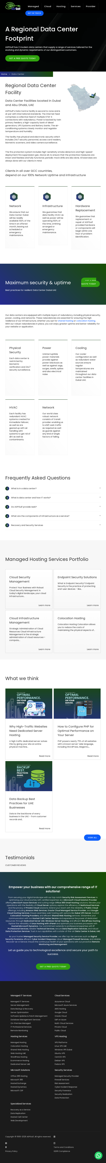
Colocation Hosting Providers (24, 915)
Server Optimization (20, 1012)
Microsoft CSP (17, 1090)
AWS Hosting (60, 1008)
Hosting (61, 6)
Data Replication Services (74, 928)
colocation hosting (85, 320)
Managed (33, 6)
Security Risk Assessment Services (78, 897)
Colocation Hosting (19, 1046)
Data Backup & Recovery (22, 1008)
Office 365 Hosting (19, 1076)
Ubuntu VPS (60, 1053)
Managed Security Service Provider (41, 936)
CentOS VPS (60, 1057)
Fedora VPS (60, 1064)
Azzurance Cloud (62, 1001)
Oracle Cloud (61, 1016)
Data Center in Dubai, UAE (87, 931)
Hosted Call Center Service (45, 918)
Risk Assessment (62, 1083)
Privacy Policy (11, 1151)
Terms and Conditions (64, 1147)
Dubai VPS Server (83, 913)
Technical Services (45, 928)
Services (76, 6)
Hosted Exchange (18, 1083)
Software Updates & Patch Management (29, 1016)
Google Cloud (61, 1012)
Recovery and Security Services (25, 525)
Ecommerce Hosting (20, 1060)
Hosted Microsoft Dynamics (24, 926)
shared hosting (65, 320)
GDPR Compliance (62, 1151)
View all (92, 837)
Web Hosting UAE (18, 1053)
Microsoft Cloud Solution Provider (80, 900)
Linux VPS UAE (61, 1046)
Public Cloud (92, 908)
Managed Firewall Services (76, 939)
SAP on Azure (60, 1019)
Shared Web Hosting (61, 915)
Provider (91, 6)
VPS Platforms (61, 1042)
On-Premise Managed (21, 1023)
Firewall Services (62, 1079)
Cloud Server (42, 905)
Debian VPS (60, 1060)
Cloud (47, 6)
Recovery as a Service (20, 1109)
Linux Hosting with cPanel (44, 923)
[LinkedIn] (54, 1136)
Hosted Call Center (19, 1117)
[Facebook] (6, 1143)
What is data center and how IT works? (29, 497)
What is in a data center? (22, 488)
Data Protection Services (18, 931)
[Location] (6, 1147)
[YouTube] (54, 1143)
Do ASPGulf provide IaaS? (22, 506)
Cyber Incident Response (44, 939)
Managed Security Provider (67, 1076)
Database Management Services (25, 1019)
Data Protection (62, 1097)
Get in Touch (34, 13)
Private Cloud (32, 908)
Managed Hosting (18, 1042)
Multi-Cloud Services (64, 1023)
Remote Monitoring (19, 1030)
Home (4, 74)
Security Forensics (63, 1090)
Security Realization (63, 1094)
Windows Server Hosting (57, 921)
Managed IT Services (20, 1001)
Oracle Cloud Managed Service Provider (67, 910)
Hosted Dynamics (18, 1087)
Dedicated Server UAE (34, 921)
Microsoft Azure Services (25, 902)
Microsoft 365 (17, 1079)
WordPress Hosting (91, 921)
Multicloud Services (90, 905)
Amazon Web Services (36, 910)
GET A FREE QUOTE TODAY (22, 58)
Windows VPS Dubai (63, 1049)
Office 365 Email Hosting (67, 902)
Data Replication (18, 1113)
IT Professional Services (21, 1027)
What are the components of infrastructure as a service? (38, 516)
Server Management (20, 1005)
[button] (98, 1155)
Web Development (19, 1120)
